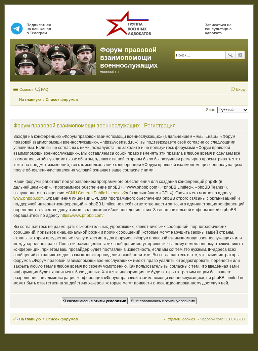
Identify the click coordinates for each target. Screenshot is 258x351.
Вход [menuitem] (240, 89)
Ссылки (26, 89)
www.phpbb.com (28, 198)
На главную (30, 319)
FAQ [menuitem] (44, 89)
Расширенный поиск (240, 55)
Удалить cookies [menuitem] (181, 319)
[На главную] (56, 58)
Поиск (230, 55)
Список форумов (62, 319)
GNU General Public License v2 (97, 193)
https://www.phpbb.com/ (81, 215)
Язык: (211, 110)
